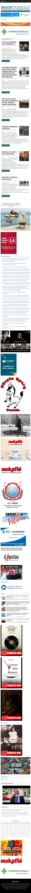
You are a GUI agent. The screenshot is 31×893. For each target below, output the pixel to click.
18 (11, 831)
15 (28, 829)
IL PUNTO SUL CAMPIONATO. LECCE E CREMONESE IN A (9, 43)
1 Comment (14, 78)
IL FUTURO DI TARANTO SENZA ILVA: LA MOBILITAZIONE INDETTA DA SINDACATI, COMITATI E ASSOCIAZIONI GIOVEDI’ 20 (17, 614)
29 (28, 833)
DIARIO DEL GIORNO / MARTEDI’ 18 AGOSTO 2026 (17, 266)
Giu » (4, 837)
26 (15, 833)
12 (15, 829)
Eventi (2, 593)
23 (2, 833)
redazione (3, 45)
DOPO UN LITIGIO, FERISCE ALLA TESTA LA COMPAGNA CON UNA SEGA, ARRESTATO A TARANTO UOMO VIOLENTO (10, 102)
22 (28, 831)
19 (15, 831)
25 (11, 833)
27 (19, 833)
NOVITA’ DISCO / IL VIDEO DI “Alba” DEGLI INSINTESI (9, 153)
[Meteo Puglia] (4, 779)
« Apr (2, 837)
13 (19, 829)
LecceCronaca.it (15, 881)
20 (19, 831)
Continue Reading (6, 60)
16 (2, 831)
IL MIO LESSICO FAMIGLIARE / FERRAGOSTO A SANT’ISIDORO (17, 299)
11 (11, 829)
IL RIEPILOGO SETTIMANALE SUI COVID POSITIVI (10, 128)
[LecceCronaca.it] (15, 11)
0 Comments (14, 45)
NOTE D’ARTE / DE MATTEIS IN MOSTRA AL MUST (9, 178)
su (4, 258)
